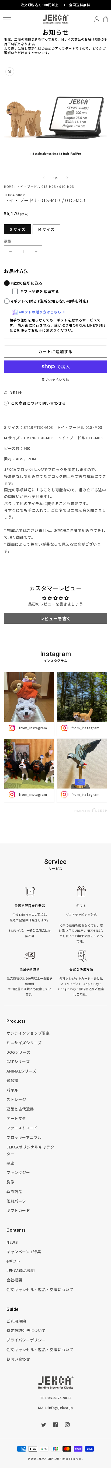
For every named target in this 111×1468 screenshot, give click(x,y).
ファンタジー (18, 1172)
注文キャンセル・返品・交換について (39, 1289)
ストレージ (16, 1099)
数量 (7, 241)
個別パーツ (16, 1201)
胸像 (10, 1182)
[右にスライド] (67, 178)
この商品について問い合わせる (38, 403)
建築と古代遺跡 (20, 1109)
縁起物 (12, 1080)
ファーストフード (22, 1127)
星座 (10, 1163)
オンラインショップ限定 (28, 1033)
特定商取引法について (26, 1330)
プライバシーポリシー (26, 1340)
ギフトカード (18, 1210)
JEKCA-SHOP (46, 1458)
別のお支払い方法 (55, 379)
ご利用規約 (16, 1321)
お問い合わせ (18, 1359)
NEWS (12, 1242)
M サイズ (46, 229)
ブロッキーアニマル (23, 1137)
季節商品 (14, 1191)
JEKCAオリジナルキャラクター (30, 1150)
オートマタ (16, 1118)
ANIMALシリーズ (21, 1071)
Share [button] (16, 392)
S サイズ (18, 229)
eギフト (13, 1261)
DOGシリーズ (18, 1052)
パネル (12, 1090)
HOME (8, 186)
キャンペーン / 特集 (23, 1251)
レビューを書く (55, 618)
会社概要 (14, 1280)
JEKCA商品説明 (20, 1270)
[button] (6, 19)
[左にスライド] (44, 178)
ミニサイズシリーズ (23, 1042)
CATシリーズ (18, 1061)
